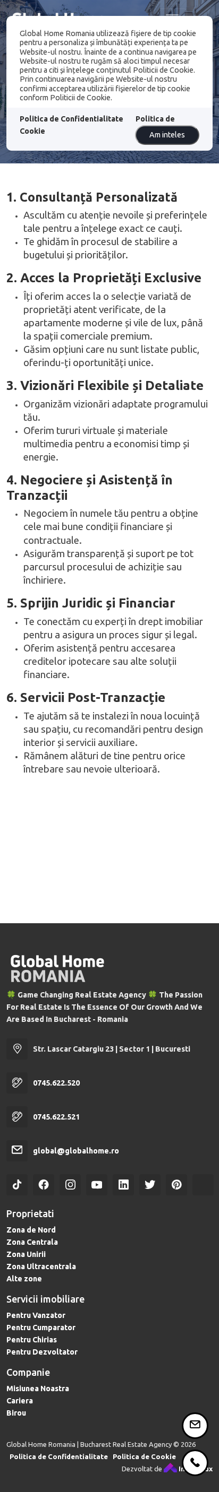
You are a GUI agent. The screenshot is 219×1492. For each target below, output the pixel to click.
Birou (16, 1413)
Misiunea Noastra (37, 1388)
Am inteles (167, 135)
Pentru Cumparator (40, 1327)
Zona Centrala (32, 1242)
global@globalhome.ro (76, 1151)
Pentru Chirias (31, 1339)
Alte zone (24, 1278)
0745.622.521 (56, 1117)
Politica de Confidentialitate (71, 119)
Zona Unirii (26, 1254)
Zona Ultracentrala (41, 1266)
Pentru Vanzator (35, 1315)
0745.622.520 (56, 1083)
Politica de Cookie (144, 1456)
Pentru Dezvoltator (42, 1352)
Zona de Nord (31, 1230)
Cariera (19, 1400)
